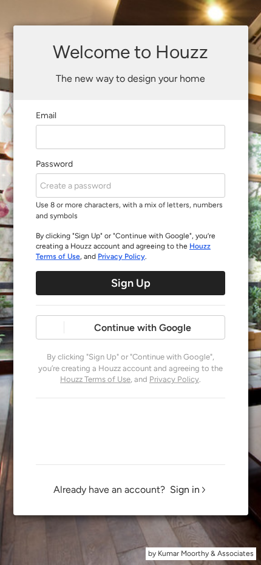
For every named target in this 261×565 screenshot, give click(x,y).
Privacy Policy (121, 256)
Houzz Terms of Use (95, 379)
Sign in (185, 489)
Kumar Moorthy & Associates (206, 553)
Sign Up (131, 283)
